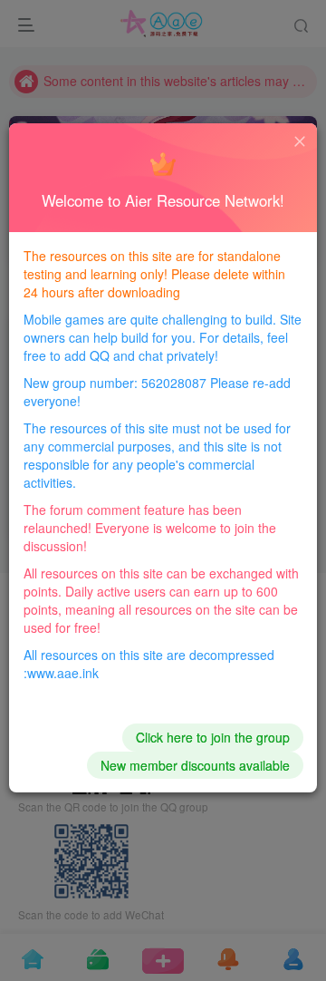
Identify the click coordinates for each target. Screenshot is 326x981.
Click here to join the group (213, 737)
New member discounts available (195, 765)
